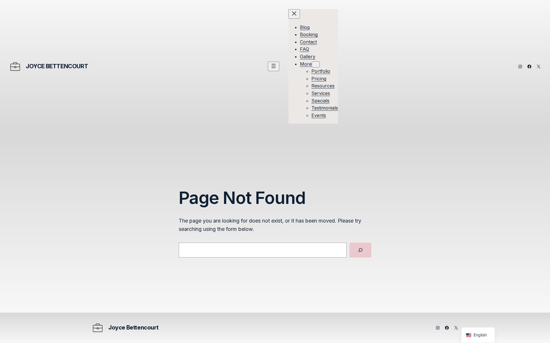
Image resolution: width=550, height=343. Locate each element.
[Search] (360, 250)
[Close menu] (294, 14)
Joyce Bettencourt (57, 66)
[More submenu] (316, 64)
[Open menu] (273, 66)
